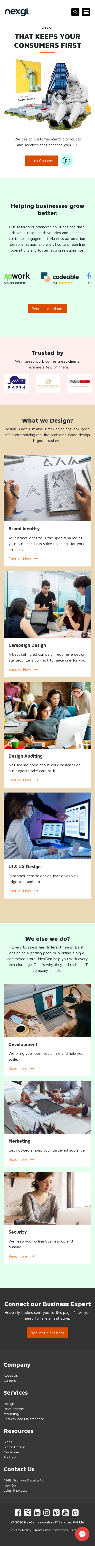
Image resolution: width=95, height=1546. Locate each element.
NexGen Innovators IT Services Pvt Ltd (54, 1522)
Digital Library (14, 1447)
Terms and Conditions (51, 1530)
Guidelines (12, 1452)
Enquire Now (20, 558)
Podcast (10, 1457)
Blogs (8, 1442)
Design (9, 1403)
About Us (11, 1375)
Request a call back (47, 1333)
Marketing (11, 1414)
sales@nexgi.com (17, 1490)
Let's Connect (41, 160)
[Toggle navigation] (86, 12)
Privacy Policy (20, 1530)
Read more (18, 1068)
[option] (35, 278)
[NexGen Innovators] (17, 12)
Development (14, 1409)
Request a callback (47, 308)
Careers (10, 1380)
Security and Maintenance (24, 1419)
